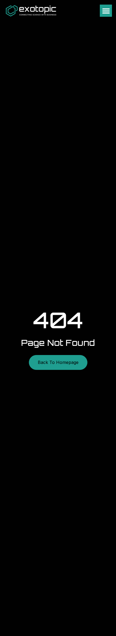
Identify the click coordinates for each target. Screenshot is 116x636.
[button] (106, 11)
